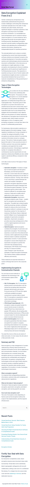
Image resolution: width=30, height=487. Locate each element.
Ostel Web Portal (7, 7)
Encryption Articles (6, 447)
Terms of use (24, 483)
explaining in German (15, 473)
